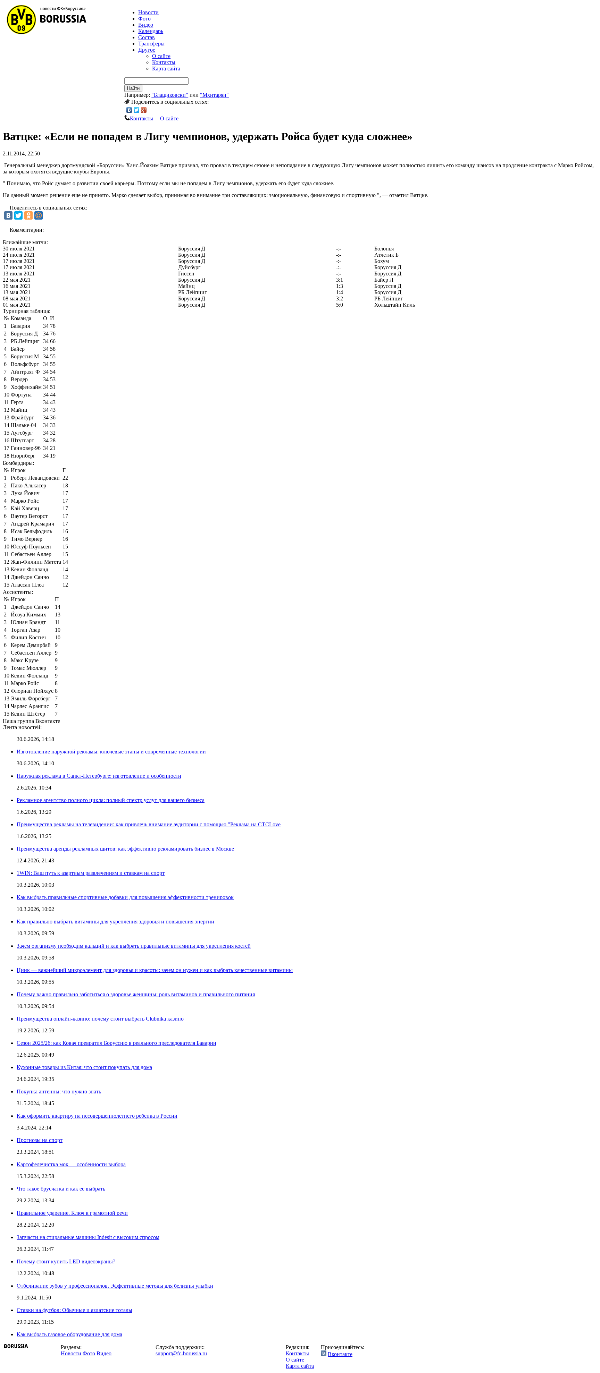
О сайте (161, 56)
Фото (144, 19)
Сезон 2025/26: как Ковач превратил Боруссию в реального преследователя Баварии (116, 1043)
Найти (133, 88)
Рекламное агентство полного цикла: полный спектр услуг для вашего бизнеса (111, 800)
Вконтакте (340, 1354)
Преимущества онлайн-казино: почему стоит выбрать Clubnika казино (100, 1019)
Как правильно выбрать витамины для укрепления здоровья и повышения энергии (115, 921)
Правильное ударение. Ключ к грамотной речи (72, 1213)
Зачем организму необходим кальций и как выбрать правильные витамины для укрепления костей (134, 946)
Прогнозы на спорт (39, 1140)
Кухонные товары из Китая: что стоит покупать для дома (84, 1067)
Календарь (150, 31)
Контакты (163, 62)
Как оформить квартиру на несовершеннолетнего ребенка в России (97, 1116)
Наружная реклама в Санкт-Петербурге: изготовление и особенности (99, 776)
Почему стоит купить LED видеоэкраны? (66, 1261)
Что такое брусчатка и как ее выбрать (61, 1189)
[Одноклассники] (28, 215)
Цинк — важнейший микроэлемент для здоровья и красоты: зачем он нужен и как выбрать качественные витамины (155, 970)
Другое (146, 50)
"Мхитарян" (214, 95)
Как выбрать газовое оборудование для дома (69, 1334)
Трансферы (151, 43)
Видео (145, 25)
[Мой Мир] (38, 215)
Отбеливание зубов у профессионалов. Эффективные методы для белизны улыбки (115, 1286)
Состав (146, 37)
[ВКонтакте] (129, 109)
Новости (71, 1353)
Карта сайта (166, 68)
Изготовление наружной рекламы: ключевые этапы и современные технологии (111, 751)
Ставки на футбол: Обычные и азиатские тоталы (74, 1310)
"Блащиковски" (169, 95)
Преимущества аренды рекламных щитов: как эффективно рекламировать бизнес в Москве (125, 849)
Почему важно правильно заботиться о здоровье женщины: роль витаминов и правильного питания (136, 994)
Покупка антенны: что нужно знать (59, 1091)
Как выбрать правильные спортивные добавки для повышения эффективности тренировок (125, 897)
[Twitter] (136, 109)
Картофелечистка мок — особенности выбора (71, 1164)
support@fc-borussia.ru (181, 1353)
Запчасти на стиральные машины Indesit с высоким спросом (88, 1237)
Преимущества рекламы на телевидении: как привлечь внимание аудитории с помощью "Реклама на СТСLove (149, 824)
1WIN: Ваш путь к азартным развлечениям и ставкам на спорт (91, 873)
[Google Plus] (144, 109)
